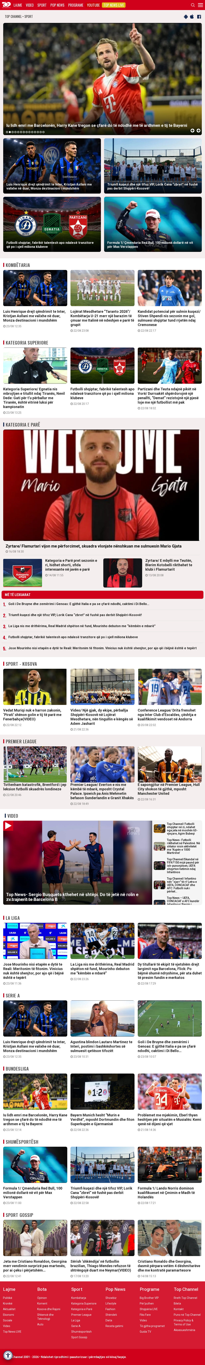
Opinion (42, 1297)
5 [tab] (18, 132)
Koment (42, 1303)
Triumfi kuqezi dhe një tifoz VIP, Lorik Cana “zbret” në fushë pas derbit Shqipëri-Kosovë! (75, 615)
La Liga (13, 918)
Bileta (177, 1303)
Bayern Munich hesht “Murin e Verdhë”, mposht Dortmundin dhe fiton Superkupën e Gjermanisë (102, 1122)
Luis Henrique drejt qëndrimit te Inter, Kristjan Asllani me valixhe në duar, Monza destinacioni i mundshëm (34, 318)
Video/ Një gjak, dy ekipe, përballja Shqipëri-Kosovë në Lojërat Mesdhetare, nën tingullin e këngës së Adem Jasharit (101, 719)
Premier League (21, 741)
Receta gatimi (114, 1326)
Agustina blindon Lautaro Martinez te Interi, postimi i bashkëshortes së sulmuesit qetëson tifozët (101, 1049)
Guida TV (145, 1331)
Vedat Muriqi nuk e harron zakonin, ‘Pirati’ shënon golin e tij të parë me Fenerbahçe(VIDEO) (32, 717)
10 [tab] (32, 132)
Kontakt (179, 1309)
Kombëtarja (18, 265)
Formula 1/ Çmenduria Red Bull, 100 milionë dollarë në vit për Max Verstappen (32, 1195)
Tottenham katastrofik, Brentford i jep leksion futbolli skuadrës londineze (34, 789)
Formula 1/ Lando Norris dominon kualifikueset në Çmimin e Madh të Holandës (166, 1195)
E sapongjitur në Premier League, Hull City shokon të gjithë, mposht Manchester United (169, 791)
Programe (75, 5)
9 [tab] (29, 132)
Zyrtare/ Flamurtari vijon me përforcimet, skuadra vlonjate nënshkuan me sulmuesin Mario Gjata (94, 548)
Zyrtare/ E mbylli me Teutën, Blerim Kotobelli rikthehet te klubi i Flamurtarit (168, 567)
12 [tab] (38, 132)
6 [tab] (21, 132)
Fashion (110, 1309)
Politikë (7, 1297)
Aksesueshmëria (184, 1330)
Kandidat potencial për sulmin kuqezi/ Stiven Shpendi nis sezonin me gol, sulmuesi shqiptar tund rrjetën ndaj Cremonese (169, 320)
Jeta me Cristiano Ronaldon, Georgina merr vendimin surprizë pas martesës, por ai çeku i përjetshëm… (35, 1268)
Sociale (7, 1320)
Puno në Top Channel (187, 1314)
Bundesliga (17, 1068)
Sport (42, 5)
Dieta (109, 1320)
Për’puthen (147, 1303)
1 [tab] (7, 132)
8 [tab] (27, 132)
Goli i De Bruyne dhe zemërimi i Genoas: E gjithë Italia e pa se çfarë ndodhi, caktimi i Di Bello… (78, 604)
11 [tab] (35, 132)
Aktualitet (9, 1309)
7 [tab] (24, 132)
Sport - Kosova (21, 663)
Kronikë (7, 1303)
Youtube (93, 5)
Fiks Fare (145, 1314)
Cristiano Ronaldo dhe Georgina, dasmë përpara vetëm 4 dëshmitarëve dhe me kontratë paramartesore (169, 1268)
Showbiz (111, 1297)
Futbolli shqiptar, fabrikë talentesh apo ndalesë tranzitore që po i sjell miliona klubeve (102, 396)
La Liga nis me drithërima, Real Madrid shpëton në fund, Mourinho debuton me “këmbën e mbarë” (82, 626)
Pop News (57, 5)
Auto (40, 1324)
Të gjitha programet (152, 1326)
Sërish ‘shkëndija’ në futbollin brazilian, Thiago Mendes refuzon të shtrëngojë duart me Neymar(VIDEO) (100, 1268)
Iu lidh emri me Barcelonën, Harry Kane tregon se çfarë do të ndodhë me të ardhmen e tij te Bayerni (35, 1122)
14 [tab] (43, 132)
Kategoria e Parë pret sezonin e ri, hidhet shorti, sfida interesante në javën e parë (71, 567)
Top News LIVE (114, 5)
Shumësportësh (22, 1141)
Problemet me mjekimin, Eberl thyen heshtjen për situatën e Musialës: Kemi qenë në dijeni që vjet (169, 1122)
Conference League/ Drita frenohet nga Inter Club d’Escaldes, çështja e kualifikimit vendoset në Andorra (167, 717)
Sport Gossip (19, 1215)
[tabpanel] (102, 79)
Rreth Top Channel (185, 1297)
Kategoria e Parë (23, 424)
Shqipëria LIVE (149, 1309)
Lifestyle (111, 1303)
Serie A (13, 995)
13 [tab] (41, 132)
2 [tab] (10, 132)
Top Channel (186, 1289)
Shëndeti (111, 1314)
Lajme (18, 5)
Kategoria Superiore (27, 342)
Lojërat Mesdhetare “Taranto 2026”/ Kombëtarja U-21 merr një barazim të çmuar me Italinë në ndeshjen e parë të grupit (102, 320)
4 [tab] (15, 132)
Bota (42, 1289)
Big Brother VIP (149, 1297)
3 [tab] (13, 132)
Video (30, 5)
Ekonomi (8, 1314)
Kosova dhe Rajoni (48, 1309)
